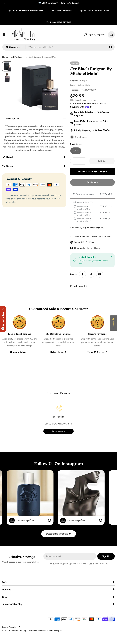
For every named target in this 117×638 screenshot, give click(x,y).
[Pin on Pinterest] (99, 274)
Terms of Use (86, 563)
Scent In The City (18, 630)
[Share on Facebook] (82, 274)
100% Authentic (81, 236)
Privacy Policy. (101, 563)
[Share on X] (91, 274)
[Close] (111, 256)
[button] (4, 3)
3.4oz (77, 151)
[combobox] (58, 47)
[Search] (110, 47)
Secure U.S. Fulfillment (84, 242)
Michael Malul (83, 85)
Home (5, 57)
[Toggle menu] (4, 34)
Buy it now (92, 182)
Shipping (74, 100)
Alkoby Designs (54, 630)
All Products (16, 57)
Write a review (58, 431)
